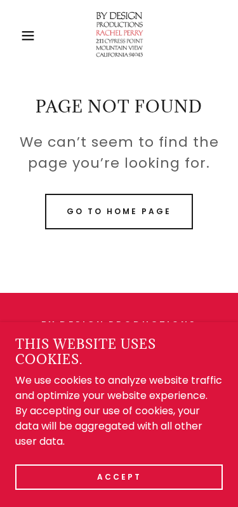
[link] (119, 35)
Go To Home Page (119, 211)
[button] (18, 35)
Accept (119, 476)
